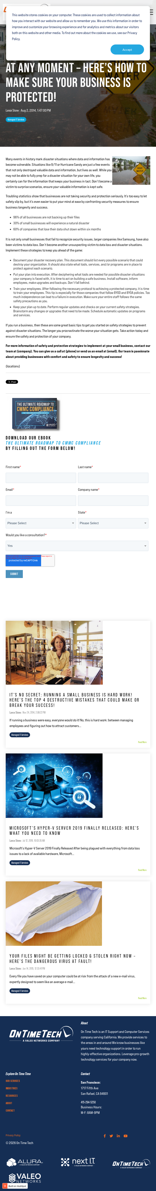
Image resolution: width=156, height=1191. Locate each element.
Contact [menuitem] (10, 1110)
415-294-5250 (88, 1102)
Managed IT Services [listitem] (19, 734)
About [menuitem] (9, 1103)
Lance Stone (12, 110)
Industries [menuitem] (12, 1088)
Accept (127, 49)
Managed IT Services (16, 119)
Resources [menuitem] (12, 1095)
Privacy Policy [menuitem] (13, 1135)
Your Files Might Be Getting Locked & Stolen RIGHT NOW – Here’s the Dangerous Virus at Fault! (73, 958)
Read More (142, 742)
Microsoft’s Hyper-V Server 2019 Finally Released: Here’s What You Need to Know (74, 830)
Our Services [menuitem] (13, 1081)
